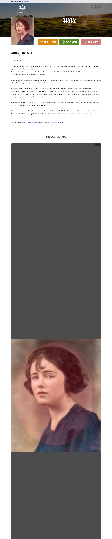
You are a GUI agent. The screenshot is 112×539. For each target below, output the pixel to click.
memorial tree (32, 122)
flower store (58, 122)
